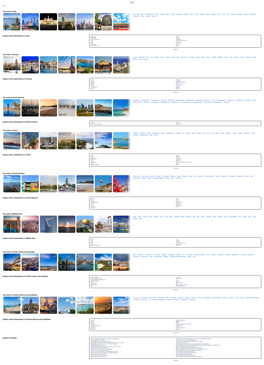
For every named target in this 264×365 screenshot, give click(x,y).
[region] (67, 22)
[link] (132, 2)
